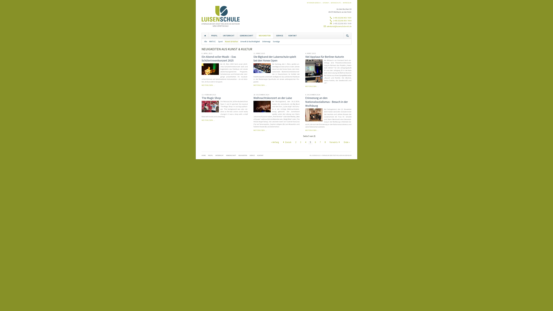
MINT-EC (212, 41)
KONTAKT (292, 35)
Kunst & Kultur (231, 41)
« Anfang (275, 142)
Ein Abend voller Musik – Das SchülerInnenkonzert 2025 (219, 58)
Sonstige (276, 41)
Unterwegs (266, 41)
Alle (205, 41)
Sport (220, 41)
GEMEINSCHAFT (246, 35)
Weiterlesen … (208, 85)
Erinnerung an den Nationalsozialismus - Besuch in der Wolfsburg (326, 101)
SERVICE (279, 35)
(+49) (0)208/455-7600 (342, 18)
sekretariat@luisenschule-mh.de (339, 26)
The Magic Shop (211, 98)
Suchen (347, 36)
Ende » (347, 142)
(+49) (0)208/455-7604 (342, 20)
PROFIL (214, 35)
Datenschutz (336, 3)
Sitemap (326, 3)
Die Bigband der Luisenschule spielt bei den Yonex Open (274, 58)
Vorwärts (333, 142)
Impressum (347, 3)
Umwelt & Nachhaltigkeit (250, 41)
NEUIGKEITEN (265, 35)
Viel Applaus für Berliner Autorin (324, 56)
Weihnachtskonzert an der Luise (272, 98)
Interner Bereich (314, 3)
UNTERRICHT (228, 35)
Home (205, 36)
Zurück (288, 142)
